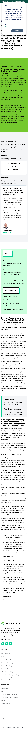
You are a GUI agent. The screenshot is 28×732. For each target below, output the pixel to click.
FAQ (2, 718)
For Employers (5, 657)
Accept (17, 30)
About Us (4, 715)
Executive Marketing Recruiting (10, 675)
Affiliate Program (6, 703)
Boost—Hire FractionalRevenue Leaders (7, 679)
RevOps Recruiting (6, 666)
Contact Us (4, 712)
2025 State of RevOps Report (9, 697)
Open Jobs (4, 688)
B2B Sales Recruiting (7, 672)
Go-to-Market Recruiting (8, 660)
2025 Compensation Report (9, 694)
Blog (2, 691)
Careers (3, 700)
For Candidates (5, 653)
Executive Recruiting (7, 663)
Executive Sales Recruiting (8, 669)
